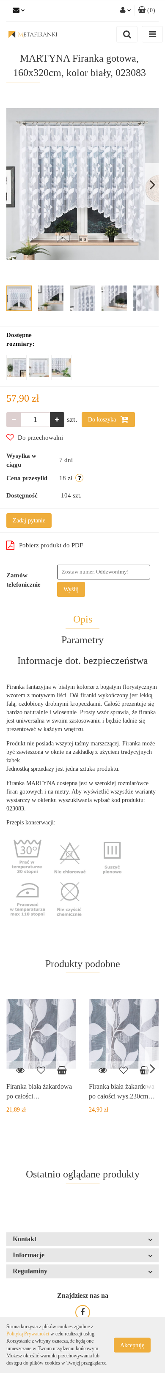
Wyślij (71, 589)
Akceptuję (132, 1345)
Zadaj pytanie (29, 520)
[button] (82, 1239)
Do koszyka (103, 419)
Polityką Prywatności (27, 1334)
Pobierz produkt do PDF (51, 545)
